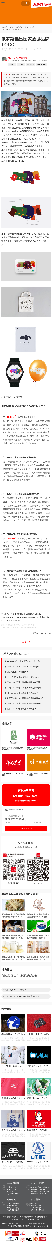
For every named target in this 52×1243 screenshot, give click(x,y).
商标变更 (34, 1189)
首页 (11, 27)
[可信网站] (39, 1239)
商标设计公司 (11, 1189)
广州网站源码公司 (37, 1210)
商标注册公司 (36, 1187)
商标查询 (42, 1194)
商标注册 (11, 538)
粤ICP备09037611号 (40, 1226)
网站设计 (34, 1203)
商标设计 (11, 417)
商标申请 (34, 1194)
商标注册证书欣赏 (13, 1210)
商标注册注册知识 (13, 1206)
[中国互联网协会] (12, 1239)
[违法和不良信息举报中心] (26, 1233)
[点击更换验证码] (37, 822)
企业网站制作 (36, 1208)
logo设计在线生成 (13, 1194)
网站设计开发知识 (13, 1208)
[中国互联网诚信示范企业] (12, 1233)
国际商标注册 (44, 1191)
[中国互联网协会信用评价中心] (26, 1239)
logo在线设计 (11, 1191)
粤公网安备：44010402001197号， (15, 1223)
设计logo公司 (11, 1187)
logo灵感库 (18, 27)
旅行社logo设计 (30, 27)
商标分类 (34, 1191)
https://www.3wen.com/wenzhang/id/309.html (19, 617)
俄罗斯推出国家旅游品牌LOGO (13, 30)
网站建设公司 (36, 1206)
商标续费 (46, 1187)
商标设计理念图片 (13, 1203)
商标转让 (42, 1189)
